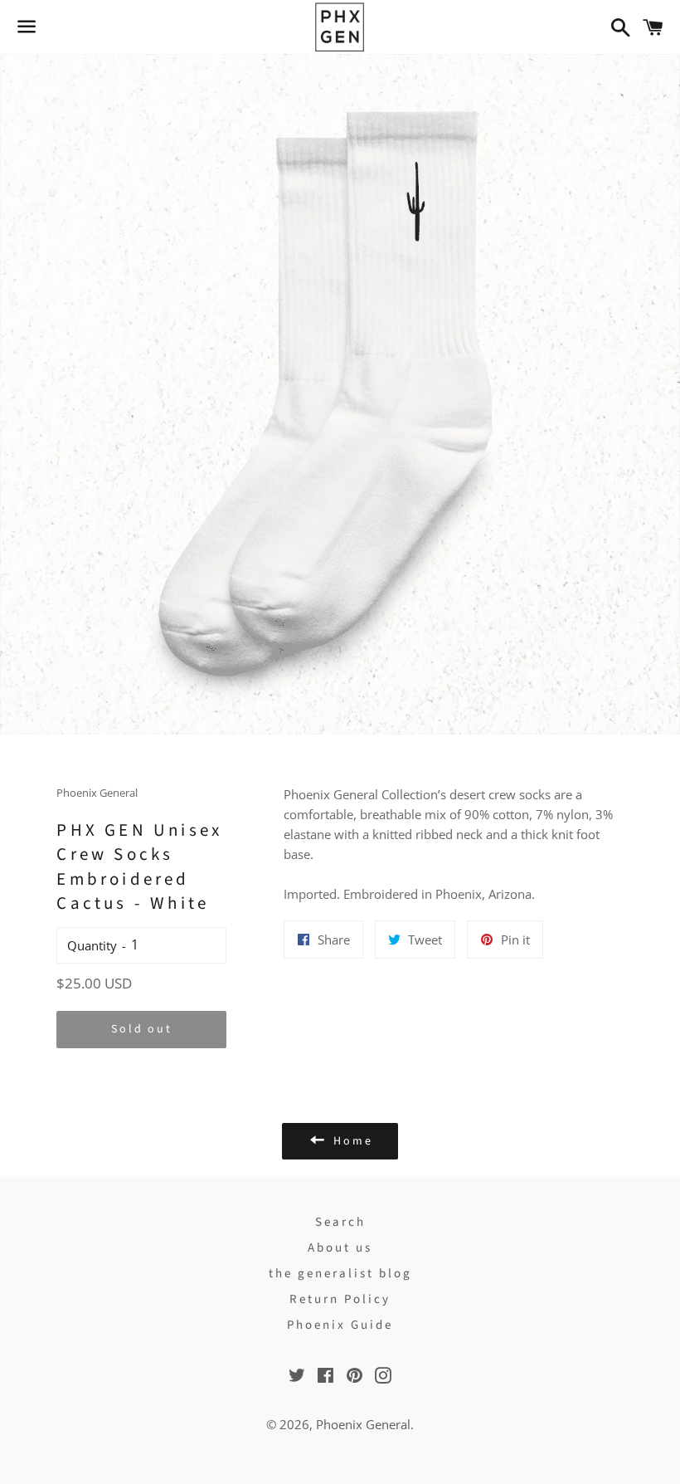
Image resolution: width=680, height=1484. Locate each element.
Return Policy (340, 1299)
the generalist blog (340, 1273)
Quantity (92, 945)
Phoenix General (363, 1424)
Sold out (141, 1029)
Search (340, 1222)
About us (340, 1248)
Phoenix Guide (340, 1325)
